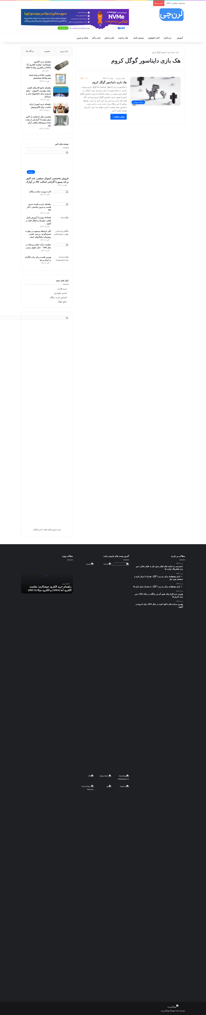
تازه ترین (64, 51)
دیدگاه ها (30, 51)
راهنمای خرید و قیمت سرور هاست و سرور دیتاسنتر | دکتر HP (39, 207)
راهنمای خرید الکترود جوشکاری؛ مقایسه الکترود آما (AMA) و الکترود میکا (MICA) (38, 65)
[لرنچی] (171, 15)
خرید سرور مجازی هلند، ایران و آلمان (47, 529)
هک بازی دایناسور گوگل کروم (109, 82)
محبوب (47, 51)
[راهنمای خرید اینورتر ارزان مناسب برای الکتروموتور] (61, 108)
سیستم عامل (138, 38)
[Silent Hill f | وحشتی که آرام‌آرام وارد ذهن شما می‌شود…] (103, 779)
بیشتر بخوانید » (119, 117)
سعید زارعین (120, 78)
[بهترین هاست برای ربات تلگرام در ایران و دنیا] (61, 261)
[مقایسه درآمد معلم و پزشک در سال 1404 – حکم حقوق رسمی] (61, 248)
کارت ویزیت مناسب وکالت (40, 192)
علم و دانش (109, 38)
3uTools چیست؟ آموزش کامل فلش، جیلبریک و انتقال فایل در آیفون (38, 221)
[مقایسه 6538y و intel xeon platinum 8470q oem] (61, 79)
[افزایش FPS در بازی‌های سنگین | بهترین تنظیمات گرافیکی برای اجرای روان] (85, 779)
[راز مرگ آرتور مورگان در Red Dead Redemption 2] (120, 779)
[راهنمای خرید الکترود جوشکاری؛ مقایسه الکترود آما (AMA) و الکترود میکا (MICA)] (61, 65)
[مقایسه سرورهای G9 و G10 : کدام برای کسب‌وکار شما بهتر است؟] (103, 668)
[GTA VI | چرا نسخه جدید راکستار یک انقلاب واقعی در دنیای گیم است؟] (103, 890)
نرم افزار (167, 38)
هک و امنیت (123, 38)
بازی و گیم (96, 38)
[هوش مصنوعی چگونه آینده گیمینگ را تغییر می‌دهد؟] (120, 789)
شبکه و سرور (82, 38)
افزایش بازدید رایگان (58, 297)
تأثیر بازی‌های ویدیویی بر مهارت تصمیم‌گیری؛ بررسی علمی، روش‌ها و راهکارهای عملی (38, 234)
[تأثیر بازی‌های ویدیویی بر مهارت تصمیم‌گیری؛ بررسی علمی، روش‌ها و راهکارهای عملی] (61, 235)
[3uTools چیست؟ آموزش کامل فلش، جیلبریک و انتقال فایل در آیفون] (61, 221)
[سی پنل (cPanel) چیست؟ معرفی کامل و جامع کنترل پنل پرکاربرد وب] (85, 567)
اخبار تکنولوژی (154, 38)
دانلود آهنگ (62, 302)
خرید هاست (62, 289)
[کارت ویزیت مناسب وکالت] (61, 195)
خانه (177, 52)
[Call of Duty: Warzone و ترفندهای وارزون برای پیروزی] (85, 890)
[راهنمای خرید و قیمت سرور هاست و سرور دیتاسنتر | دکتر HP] (61, 208)
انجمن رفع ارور (60, 293)
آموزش (180, 38)
